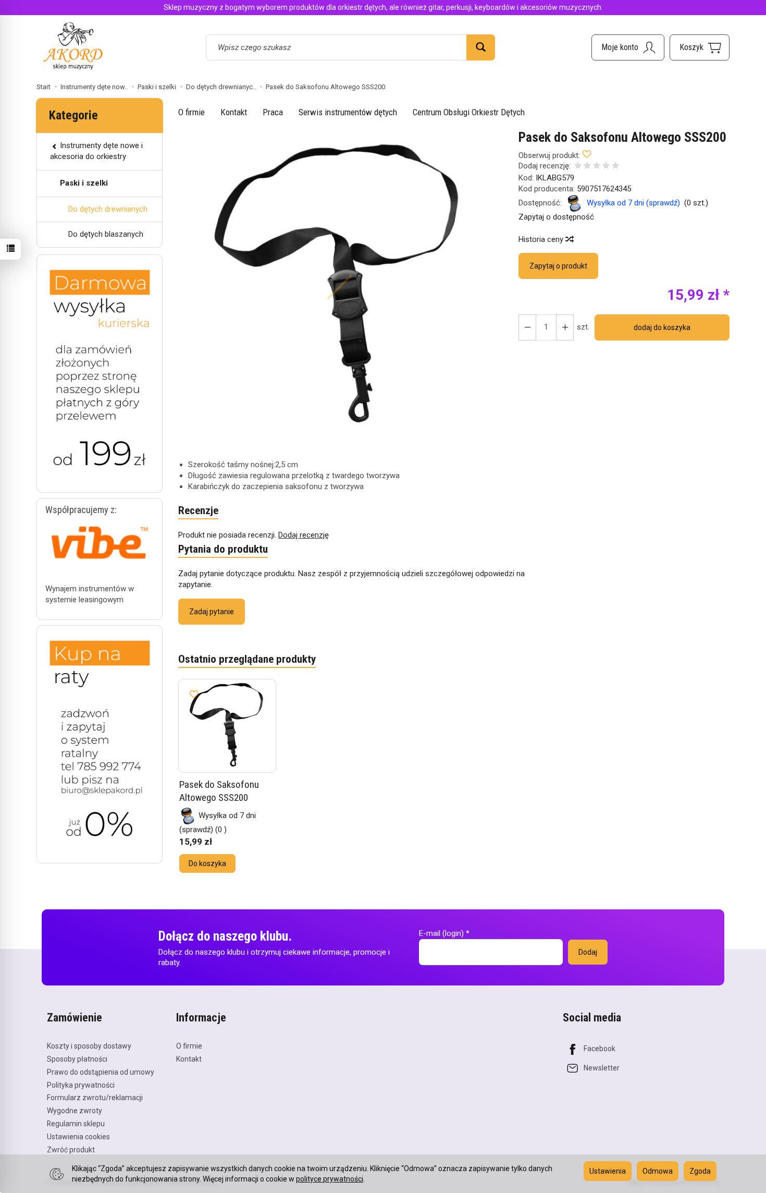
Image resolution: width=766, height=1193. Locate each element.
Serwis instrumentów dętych (348, 112)
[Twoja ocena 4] (606, 166)
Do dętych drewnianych (107, 209)
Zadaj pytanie (211, 611)
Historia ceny (541, 239)
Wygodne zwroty (74, 1110)
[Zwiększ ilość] (527, 327)
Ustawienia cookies (78, 1137)
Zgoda (700, 1171)
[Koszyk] (700, 47)
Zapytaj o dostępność (556, 217)
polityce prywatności (329, 1179)
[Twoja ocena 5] (615, 166)
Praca (273, 112)
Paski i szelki (84, 183)
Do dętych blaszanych (105, 234)
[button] (339, 286)
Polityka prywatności (81, 1085)
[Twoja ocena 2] (587, 166)
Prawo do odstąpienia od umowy (100, 1072)
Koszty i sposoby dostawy (89, 1046)
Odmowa (658, 1171)
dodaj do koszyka (662, 327)
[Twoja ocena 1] (578, 166)
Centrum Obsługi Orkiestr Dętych (469, 112)
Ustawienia (607, 1171)
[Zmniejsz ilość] (565, 327)
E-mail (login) (441, 933)
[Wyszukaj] (480, 47)
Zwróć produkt (71, 1150)
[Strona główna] (72, 45)
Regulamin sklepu (76, 1123)
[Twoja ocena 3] (596, 166)
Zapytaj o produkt (558, 266)
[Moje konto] (627, 47)
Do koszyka (207, 863)
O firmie (191, 112)
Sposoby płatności (77, 1059)
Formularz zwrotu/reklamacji (95, 1097)
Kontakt (233, 112)
